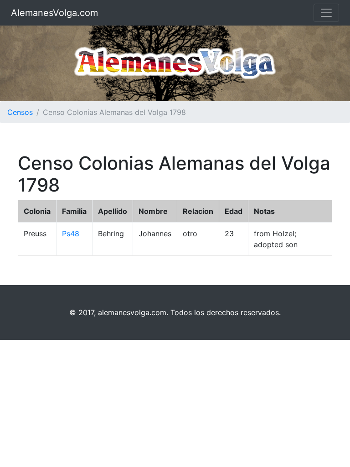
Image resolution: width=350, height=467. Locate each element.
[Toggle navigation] (326, 13)
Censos (20, 112)
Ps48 (70, 233)
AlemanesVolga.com (54, 12)
